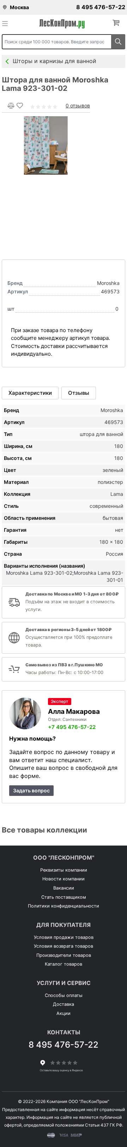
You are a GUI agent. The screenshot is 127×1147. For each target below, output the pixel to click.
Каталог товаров (63, 964)
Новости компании (63, 878)
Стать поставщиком (63, 897)
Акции (63, 1013)
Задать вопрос (31, 790)
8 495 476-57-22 (100, 7)
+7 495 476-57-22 (72, 727)
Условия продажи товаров (63, 937)
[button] (117, 23)
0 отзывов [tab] (78, 105)
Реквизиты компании (63, 870)
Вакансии (63, 888)
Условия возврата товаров (63, 946)
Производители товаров (63, 955)
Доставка (63, 1004)
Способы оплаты (64, 995)
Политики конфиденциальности (63, 906)
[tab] (30, 393)
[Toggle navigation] (7, 23)
